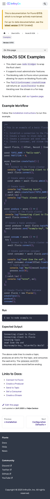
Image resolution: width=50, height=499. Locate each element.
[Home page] (4, 33)
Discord (5, 466)
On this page (10, 50)
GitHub (5, 474)
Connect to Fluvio (14, 380)
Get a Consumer (14, 391)
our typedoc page (35, 96)
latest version (11, 25)
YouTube (6, 478)
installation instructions (24, 113)
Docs (4, 443)
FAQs (4, 447)
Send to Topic (12, 387)
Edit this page (12, 405)
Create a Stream (14, 395)
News (4, 451)
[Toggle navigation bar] (4, 4)
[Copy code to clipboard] (45, 124)
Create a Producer (15, 384)
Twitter (5, 470)
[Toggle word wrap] (40, 124)
